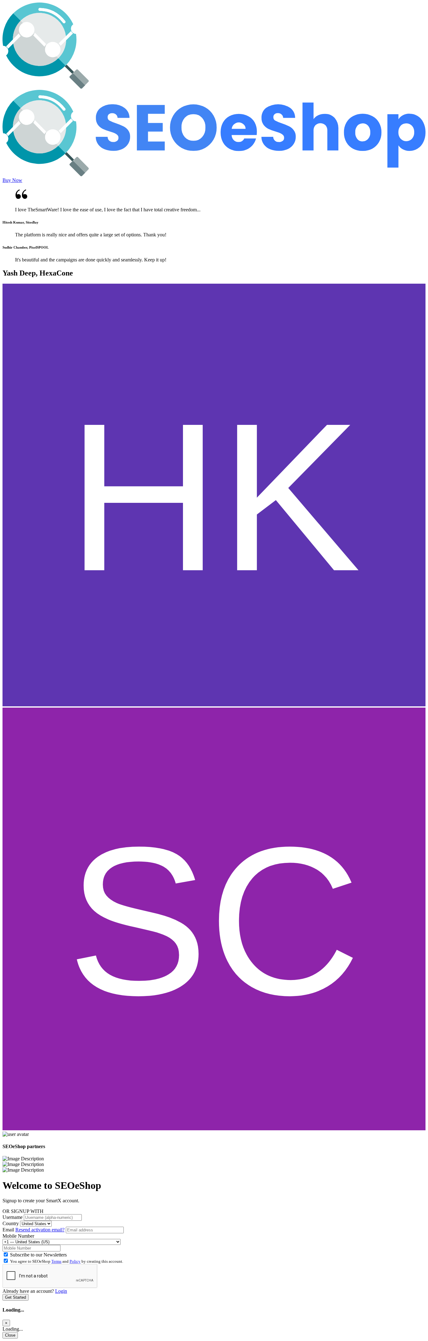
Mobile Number (18, 1236)
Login (61, 1291)
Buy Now (12, 180)
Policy (75, 1261)
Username (13, 1217)
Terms (56, 1261)
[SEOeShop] (214, 87)
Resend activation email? (40, 1229)
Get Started (15, 1297)
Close (10, 1335)
